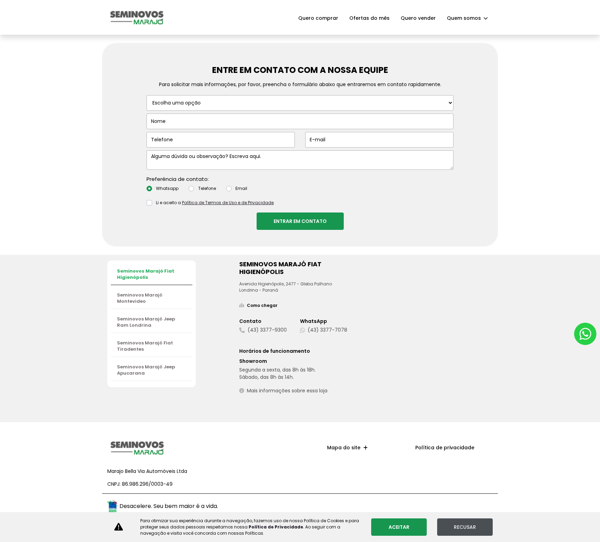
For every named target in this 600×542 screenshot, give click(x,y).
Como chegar (262, 305)
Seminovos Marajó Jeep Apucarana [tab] (146, 370)
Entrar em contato (300, 221)
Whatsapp (167, 188)
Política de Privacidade (276, 527)
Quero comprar (318, 18)
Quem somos (464, 18)
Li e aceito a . (215, 203)
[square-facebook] (485, 507)
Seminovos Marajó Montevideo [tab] (139, 298)
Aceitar (399, 527)
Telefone (207, 188)
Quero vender (418, 18)
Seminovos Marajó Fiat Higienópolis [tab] (145, 274)
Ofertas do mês (369, 18)
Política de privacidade (444, 447)
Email (241, 188)
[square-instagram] (471, 505)
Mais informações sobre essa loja (287, 390)
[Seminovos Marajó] (136, 17)
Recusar (465, 527)
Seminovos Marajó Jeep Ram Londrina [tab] (146, 322)
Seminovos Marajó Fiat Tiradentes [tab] (145, 346)
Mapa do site (343, 447)
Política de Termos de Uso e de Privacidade (228, 203)
